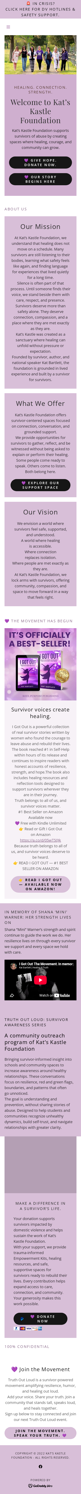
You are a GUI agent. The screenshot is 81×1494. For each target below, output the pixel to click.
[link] (40, 1466)
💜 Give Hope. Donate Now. (40, 162)
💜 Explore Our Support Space (40, 485)
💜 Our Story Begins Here (40, 179)
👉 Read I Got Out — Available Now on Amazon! (40, 884)
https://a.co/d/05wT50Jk (40, 840)
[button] (10, 27)
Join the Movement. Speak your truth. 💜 (40, 1433)
